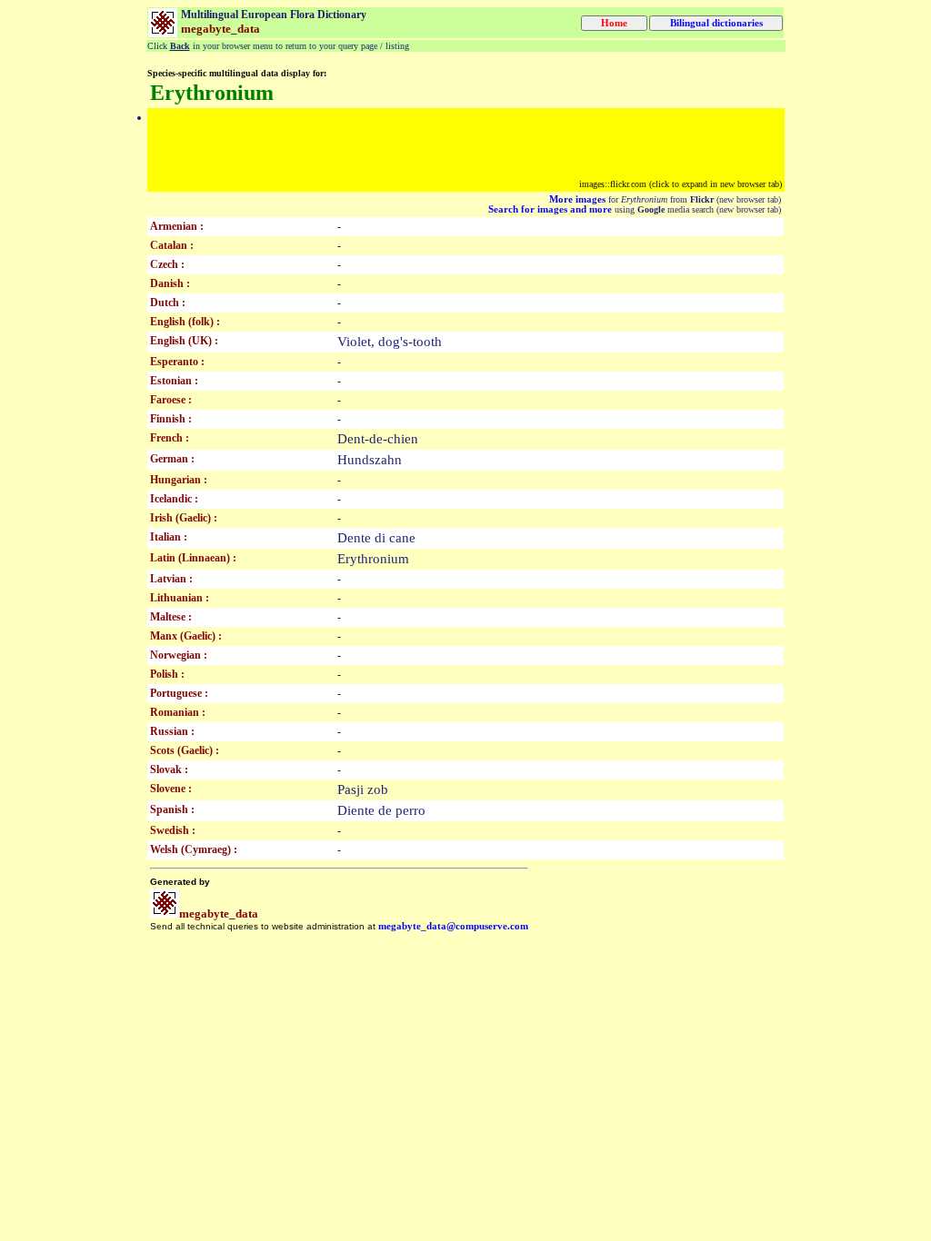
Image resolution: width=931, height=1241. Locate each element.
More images (577, 199)
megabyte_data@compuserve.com (453, 926)
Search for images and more (550, 209)
